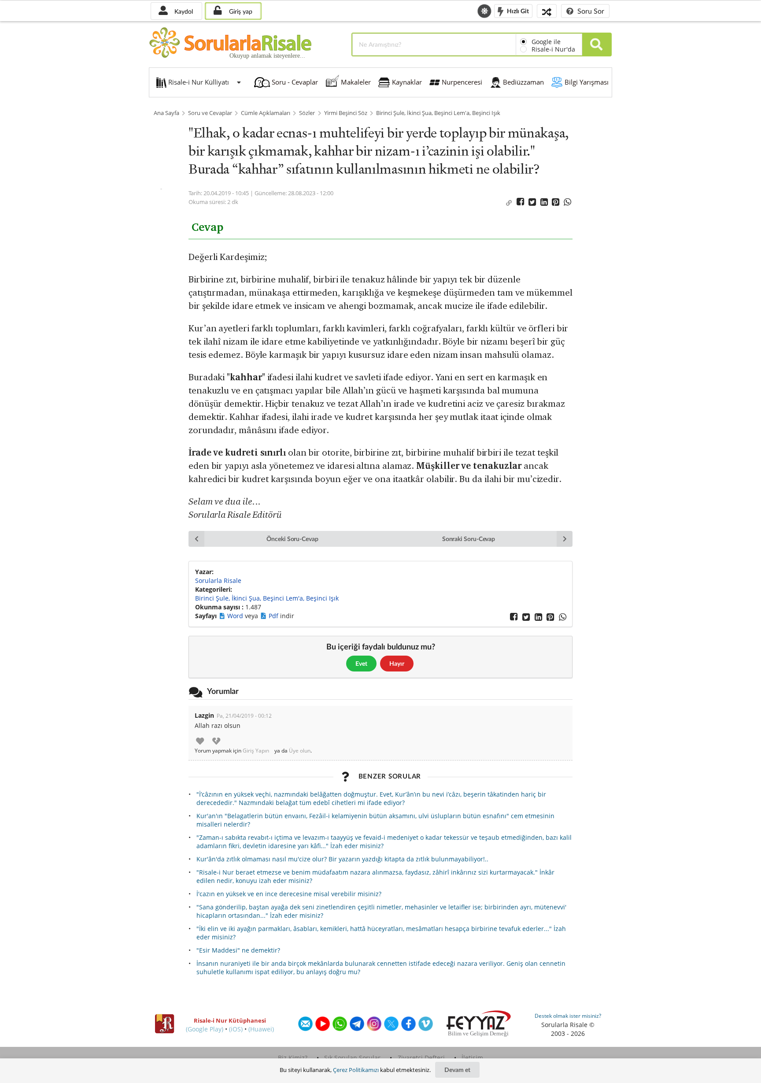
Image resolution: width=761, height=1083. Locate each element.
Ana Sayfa (166, 113)
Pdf (274, 616)
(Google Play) (204, 1029)
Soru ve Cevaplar (210, 113)
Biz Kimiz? (292, 1057)
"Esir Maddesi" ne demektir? (238, 950)
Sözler (307, 113)
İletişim (472, 1057)
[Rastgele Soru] (547, 11)
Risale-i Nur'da (553, 49)
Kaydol (183, 11)
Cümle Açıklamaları (265, 113)
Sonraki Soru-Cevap (468, 538)
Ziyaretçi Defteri (421, 1057)
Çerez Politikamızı (356, 1070)
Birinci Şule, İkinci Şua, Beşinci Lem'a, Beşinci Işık (438, 113)
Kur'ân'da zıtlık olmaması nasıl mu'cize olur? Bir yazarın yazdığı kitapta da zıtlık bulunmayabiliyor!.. (342, 859)
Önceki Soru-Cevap (292, 538)
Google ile (546, 41)
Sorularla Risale (218, 580)
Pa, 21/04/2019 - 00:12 (244, 716)
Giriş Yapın (256, 751)
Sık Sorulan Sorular (352, 1057)
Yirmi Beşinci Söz (345, 113)
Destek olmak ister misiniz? (568, 1016)
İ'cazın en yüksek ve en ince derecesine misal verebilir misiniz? (288, 894)
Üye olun (299, 751)
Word (236, 616)
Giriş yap (239, 11)
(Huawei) (261, 1029)
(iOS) (236, 1029)
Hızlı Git (517, 10)
